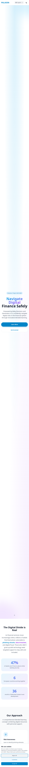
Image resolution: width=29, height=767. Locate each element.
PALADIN (5, 2)
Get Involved (14, 330)
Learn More (14, 324)
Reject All (14, 755)
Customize (14, 759)
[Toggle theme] (26, 2)
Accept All (14, 763)
